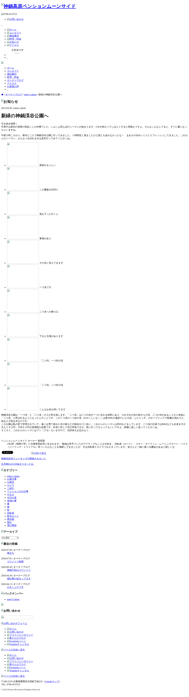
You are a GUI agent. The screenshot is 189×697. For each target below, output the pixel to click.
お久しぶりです (15, 587)
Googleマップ (52, 681)
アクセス (12, 83)
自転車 (10, 513)
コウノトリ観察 (15, 561)
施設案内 (12, 74)
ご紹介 (10, 488)
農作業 (10, 519)
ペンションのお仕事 (17, 491)
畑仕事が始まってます (19, 578)
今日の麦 (12, 497)
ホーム (10, 68)
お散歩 (10, 482)
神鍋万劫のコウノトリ (19, 570)
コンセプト (13, 71)
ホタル (10, 494)
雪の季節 (12, 525)
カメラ (10, 485)
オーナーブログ (15, 80)
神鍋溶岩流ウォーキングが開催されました (23, 458)
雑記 (9, 522)
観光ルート (13, 516)
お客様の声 (13, 86)
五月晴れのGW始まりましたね (17, 464)
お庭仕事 (12, 479)
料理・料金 (13, 77)
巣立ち (10, 553)
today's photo (30, 94)
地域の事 (12, 500)
